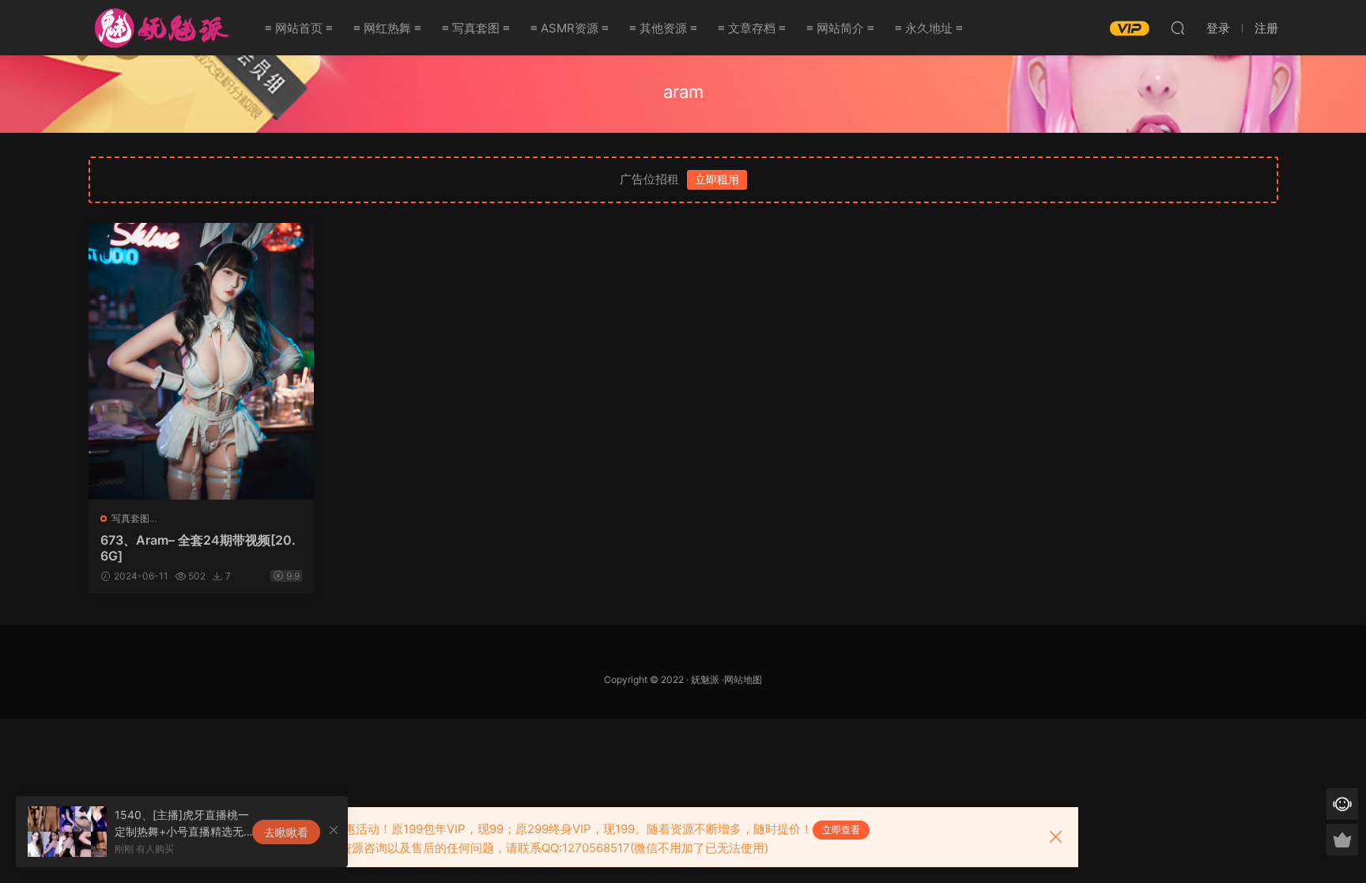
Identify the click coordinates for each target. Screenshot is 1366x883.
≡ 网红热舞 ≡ (387, 28)
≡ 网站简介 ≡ (840, 28)
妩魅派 (705, 679)
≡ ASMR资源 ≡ (569, 28)
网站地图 (743, 679)
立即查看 (841, 830)
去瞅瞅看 (286, 832)
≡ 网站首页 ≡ (299, 28)
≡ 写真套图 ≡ (476, 28)
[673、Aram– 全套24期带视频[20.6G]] (201, 361)
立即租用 (717, 179)
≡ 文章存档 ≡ (752, 28)
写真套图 (130, 518)
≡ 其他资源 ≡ (663, 28)
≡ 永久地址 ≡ (929, 28)
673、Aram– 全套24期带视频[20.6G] (198, 548)
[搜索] (1178, 27)
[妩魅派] (160, 27)
